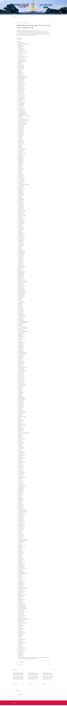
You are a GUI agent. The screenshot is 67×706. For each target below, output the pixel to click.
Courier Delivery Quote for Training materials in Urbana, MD (48, 674)
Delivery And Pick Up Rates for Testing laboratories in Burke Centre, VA (18, 674)
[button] (53, 16)
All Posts (13, 16)
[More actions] (49, 22)
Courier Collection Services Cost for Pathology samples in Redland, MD (33, 674)
